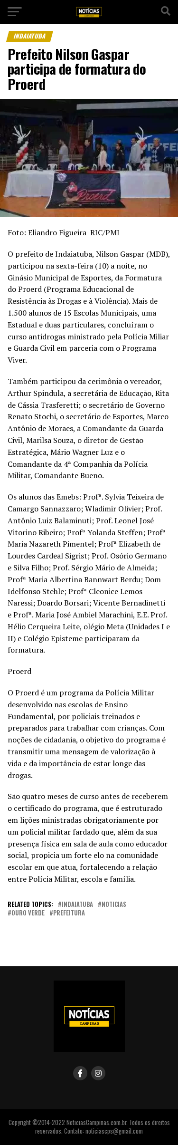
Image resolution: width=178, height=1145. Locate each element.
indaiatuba (77, 905)
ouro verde (28, 913)
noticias (114, 905)
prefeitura (69, 913)
